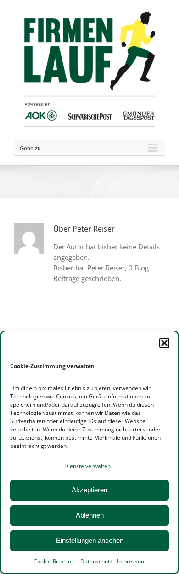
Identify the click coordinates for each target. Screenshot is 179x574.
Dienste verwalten (87, 466)
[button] (164, 343)
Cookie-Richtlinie (55, 561)
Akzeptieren (89, 490)
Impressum (131, 561)
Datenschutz (96, 561)
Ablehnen (90, 515)
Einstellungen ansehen (89, 540)
